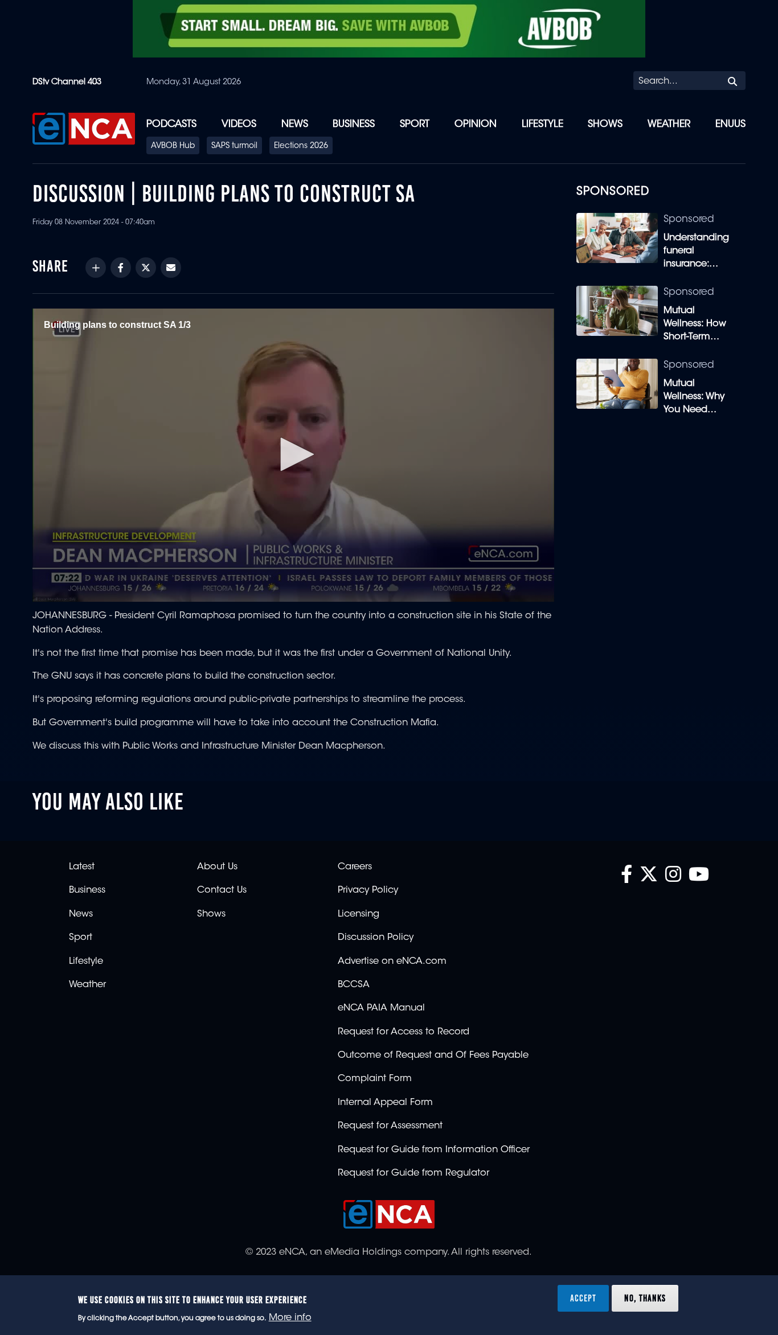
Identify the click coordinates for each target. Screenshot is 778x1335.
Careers (355, 867)
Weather (669, 124)
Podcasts (171, 124)
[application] (293, 455)
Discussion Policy (375, 937)
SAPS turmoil (234, 146)
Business (354, 124)
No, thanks (645, 1297)
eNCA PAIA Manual (381, 1008)
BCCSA (354, 984)
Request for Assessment (390, 1126)
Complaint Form (375, 1078)
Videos (239, 124)
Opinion (475, 124)
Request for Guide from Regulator (413, 1173)
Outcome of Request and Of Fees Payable (433, 1055)
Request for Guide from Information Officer (434, 1150)
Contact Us (222, 890)
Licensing (358, 914)
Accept (583, 1297)
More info (290, 1318)
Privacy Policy (368, 890)
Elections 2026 (301, 146)
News (294, 124)
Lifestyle (542, 124)
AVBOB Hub (173, 146)
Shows (605, 124)
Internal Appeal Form (385, 1102)
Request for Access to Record (403, 1032)
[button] (293, 454)
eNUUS (730, 124)
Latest (82, 867)
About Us (217, 867)
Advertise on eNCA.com (392, 961)
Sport (414, 124)
